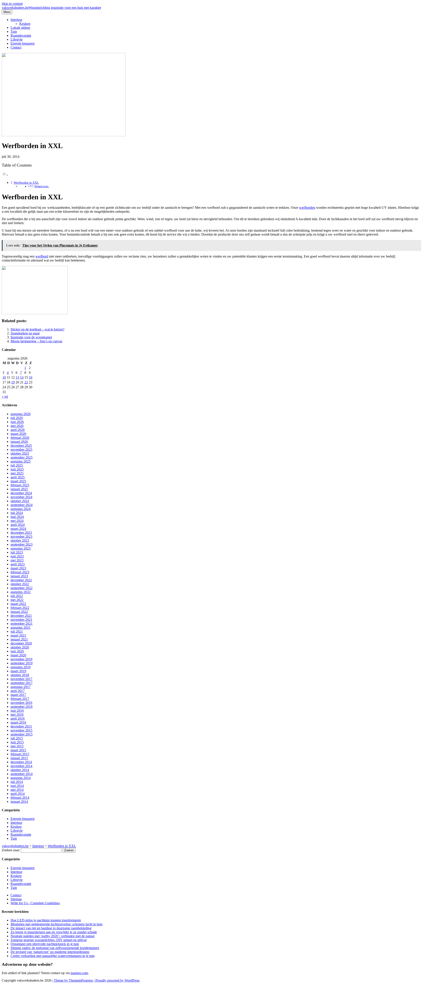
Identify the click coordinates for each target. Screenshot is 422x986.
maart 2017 (18, 695)
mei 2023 (17, 560)
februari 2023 (20, 572)
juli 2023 (17, 552)
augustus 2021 (21, 627)
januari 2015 (19, 758)
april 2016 (18, 718)
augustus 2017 (21, 687)
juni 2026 (17, 422)
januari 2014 (19, 801)
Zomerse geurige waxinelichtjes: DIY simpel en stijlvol (49, 940)
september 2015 (22, 734)
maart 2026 (18, 434)
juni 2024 (17, 517)
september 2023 (22, 544)
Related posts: (42, 186)
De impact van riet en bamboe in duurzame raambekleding (51, 928)
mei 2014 (17, 790)
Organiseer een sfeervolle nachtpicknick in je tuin (45, 944)
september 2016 (22, 706)
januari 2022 (19, 612)
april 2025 (18, 477)
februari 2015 (20, 754)
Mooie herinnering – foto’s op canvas (36, 341)
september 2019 (22, 663)
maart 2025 (18, 481)
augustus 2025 (21, 461)
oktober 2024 (20, 501)
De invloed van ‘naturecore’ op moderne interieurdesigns (50, 952)
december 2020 (21, 643)
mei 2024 (17, 521)
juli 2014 (17, 782)
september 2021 (22, 623)
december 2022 (21, 580)
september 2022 (22, 588)
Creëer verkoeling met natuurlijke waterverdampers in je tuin (53, 956)
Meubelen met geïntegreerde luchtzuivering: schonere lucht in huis (56, 924)
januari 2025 (19, 489)
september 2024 (22, 505)
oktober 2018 (20, 675)
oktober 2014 (20, 770)
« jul (5, 396)
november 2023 (21, 536)
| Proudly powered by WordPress (117, 980)
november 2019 (21, 659)
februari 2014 (20, 797)
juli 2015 (17, 738)
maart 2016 (18, 722)
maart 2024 (18, 528)
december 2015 (21, 726)
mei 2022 (17, 600)
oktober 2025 (20, 453)
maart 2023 (18, 568)
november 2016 (21, 703)
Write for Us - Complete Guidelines (35, 903)
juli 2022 (17, 596)
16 (30, 377)
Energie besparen (23, 43)
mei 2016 (17, 714)
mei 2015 (17, 746)
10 (4, 377)
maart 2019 (18, 671)
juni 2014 (17, 786)
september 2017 (22, 683)
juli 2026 (17, 418)
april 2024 (18, 525)
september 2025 (22, 457)
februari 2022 (20, 608)
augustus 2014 (21, 778)
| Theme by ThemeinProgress (72, 980)
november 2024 (21, 497)
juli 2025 (17, 465)
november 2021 (21, 619)
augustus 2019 (21, 667)
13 (17, 377)
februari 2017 (20, 699)
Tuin (14, 31)
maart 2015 (18, 750)
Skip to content (12, 3)
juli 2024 (17, 513)
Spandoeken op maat (25, 333)
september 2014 (22, 774)
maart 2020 (18, 655)
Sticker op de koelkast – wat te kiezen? (37, 329)
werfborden (307, 207)
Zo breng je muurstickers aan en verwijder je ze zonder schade (54, 932)
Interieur (16, 20)
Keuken (24, 23)
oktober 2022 (20, 584)
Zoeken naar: (11, 850)
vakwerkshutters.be (51, 7)
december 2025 (21, 445)
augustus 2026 (21, 414)
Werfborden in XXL (26, 182)
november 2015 (21, 730)
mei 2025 (17, 473)
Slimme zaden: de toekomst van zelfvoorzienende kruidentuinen (55, 948)
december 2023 (21, 532)
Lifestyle (17, 39)
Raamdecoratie (21, 35)
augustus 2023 (21, 548)
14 (22, 377)
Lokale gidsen (20, 27)
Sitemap (16, 899)
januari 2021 (19, 639)
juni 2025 (17, 469)
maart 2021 (18, 635)
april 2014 (18, 793)
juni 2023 (17, 556)
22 (26, 382)
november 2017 (21, 679)
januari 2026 (19, 441)
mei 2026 (17, 426)
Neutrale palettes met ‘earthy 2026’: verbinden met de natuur (53, 936)
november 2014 (21, 766)
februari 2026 (20, 437)
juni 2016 (17, 710)
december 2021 (21, 615)
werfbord (41, 256)
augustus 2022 (21, 592)
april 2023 (18, 564)
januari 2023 (19, 576)
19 (13, 382)
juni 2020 (17, 651)
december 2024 (21, 493)
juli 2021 (17, 631)
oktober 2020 (20, 647)
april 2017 (18, 691)
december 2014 (21, 762)
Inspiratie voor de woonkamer (31, 337)
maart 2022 (18, 604)
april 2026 (18, 430)
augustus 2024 (21, 509)
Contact (16, 47)
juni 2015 (17, 742)
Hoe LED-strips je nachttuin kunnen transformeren (46, 920)
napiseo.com (79, 973)
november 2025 (21, 449)
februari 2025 (20, 485)
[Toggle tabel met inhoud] (5, 175)
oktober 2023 (20, 540)
